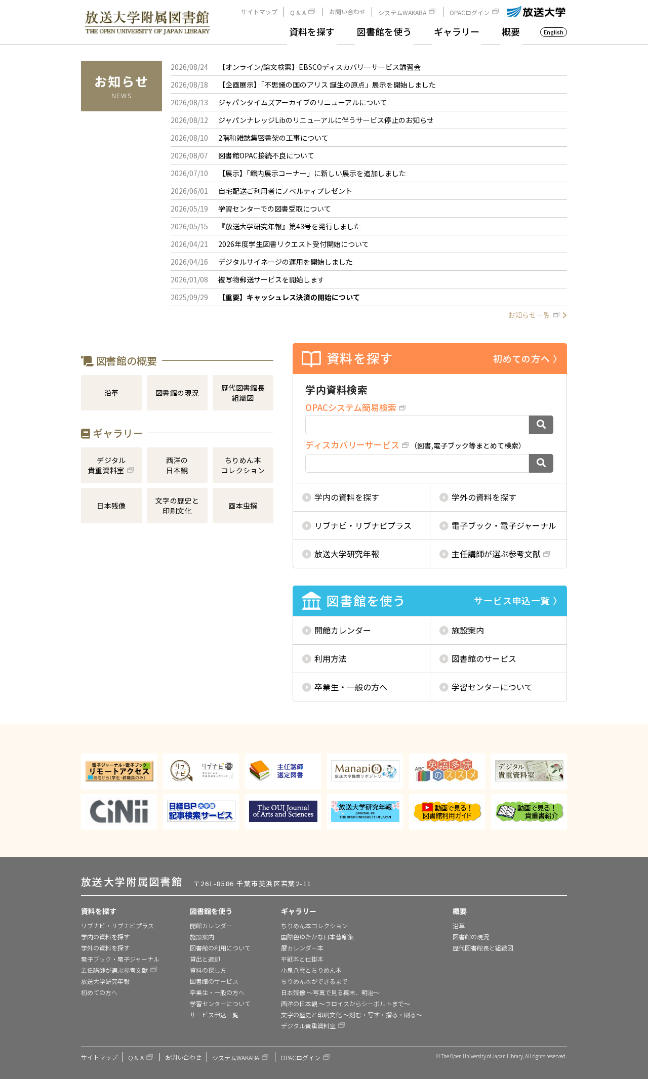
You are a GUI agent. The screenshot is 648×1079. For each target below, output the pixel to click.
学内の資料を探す (346, 497)
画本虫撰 (243, 506)
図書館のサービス (484, 658)
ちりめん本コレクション (243, 465)
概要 (511, 31)
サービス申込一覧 (214, 1014)
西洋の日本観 (177, 465)
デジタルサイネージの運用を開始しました (285, 262)
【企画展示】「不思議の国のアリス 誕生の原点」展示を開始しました (327, 84)
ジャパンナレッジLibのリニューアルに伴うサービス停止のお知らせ (326, 120)
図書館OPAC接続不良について (266, 155)
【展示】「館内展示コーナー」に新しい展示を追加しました (312, 173)
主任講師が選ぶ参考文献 (496, 554)
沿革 (111, 393)
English (553, 32)
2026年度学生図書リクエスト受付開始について (293, 244)
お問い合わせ (347, 12)
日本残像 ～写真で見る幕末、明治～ (330, 992)
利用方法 (330, 658)
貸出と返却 (205, 958)
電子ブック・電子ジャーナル (504, 525)
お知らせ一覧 (529, 315)
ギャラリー (456, 31)
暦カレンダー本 (302, 947)
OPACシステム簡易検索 (350, 407)
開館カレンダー (342, 630)
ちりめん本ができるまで (314, 981)
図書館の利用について (220, 947)
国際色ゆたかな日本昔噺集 (317, 936)
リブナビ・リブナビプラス (363, 525)
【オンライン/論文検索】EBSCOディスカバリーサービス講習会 (319, 67)
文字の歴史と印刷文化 (177, 505)
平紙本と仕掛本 (302, 958)
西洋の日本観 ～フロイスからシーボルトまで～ (345, 1003)
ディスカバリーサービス (352, 444)
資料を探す (312, 31)
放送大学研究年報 (346, 554)
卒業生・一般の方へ (350, 687)
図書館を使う (384, 31)
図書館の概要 (125, 360)
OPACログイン (470, 12)
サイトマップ (259, 12)
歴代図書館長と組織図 (483, 947)
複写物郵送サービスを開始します (271, 279)
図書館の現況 (177, 393)
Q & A (298, 12)
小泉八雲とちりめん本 (311, 970)
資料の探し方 (208, 970)
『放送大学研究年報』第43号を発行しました (289, 226)
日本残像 (111, 506)
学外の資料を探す (484, 497)
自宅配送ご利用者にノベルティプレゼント (285, 191)
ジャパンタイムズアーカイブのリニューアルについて (302, 102)
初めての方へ (99, 992)
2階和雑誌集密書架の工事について (273, 138)
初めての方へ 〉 (527, 358)
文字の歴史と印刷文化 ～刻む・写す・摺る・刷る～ (351, 1014)
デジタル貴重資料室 (107, 465)
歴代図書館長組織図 (243, 393)
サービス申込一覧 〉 (518, 600)
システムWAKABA (402, 12)
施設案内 (468, 630)
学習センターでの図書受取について (274, 208)
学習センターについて (492, 687)
